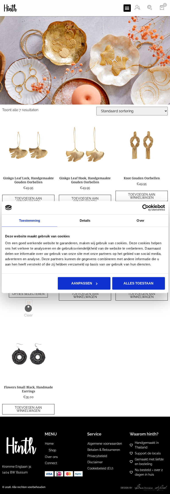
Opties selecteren (28, 294)
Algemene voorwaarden (104, 443)
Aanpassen (81, 283)
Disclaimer (95, 462)
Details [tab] (85, 220)
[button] (127, 8)
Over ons (51, 457)
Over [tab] (140, 220)
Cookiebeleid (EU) (100, 468)
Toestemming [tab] (29, 220)
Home (49, 443)
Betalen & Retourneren (103, 450)
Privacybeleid (97, 456)
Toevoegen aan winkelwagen (28, 200)
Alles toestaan (138, 283)
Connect (51, 463)
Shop (52, 450)
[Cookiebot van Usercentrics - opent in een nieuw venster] (145, 207)
